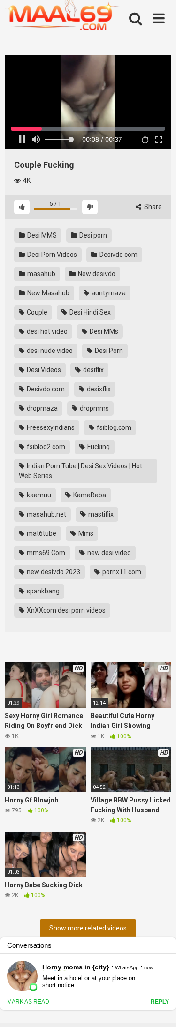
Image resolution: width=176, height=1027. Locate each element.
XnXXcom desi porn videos (65, 610)
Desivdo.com (45, 389)
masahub (40, 273)
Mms (85, 533)
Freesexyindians (50, 427)
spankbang (42, 591)
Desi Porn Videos (51, 254)
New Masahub (47, 293)
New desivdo (96, 273)
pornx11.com (121, 572)
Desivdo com (118, 254)
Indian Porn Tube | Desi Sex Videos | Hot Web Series (80, 471)
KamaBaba (89, 495)
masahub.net (45, 514)
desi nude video (49, 350)
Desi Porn (108, 350)
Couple (36, 312)
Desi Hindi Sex (89, 312)
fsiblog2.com (45, 446)
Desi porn (92, 235)
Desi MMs (103, 331)
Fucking (98, 446)
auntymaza (108, 293)
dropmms (93, 408)
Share (152, 206)
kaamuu (38, 495)
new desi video (108, 552)
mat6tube (40, 533)
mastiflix (100, 514)
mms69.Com (45, 552)
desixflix (98, 389)
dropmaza (41, 408)
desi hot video (46, 331)
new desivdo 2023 (52, 572)
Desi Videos (43, 370)
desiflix (93, 370)
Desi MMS (41, 235)
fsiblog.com (113, 427)
